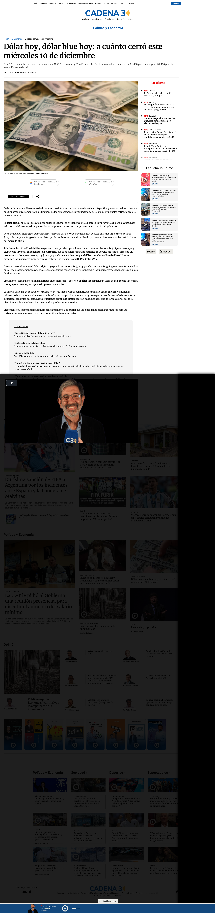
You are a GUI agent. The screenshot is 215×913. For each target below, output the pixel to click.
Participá (176, 3)
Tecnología (153, 144)
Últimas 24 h (100, 3)
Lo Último (85, 19)
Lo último (159, 83)
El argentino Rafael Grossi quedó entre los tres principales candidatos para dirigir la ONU (160, 134)
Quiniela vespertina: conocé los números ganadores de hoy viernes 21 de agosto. (159, 121)
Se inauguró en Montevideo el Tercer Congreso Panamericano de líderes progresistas (159, 107)
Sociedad (152, 116)
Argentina (95, 19)
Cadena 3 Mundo (155, 130)
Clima (121, 3)
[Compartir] (37, 197)
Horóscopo (130, 3)
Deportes (43, 3)
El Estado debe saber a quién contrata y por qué (158, 94)
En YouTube (111, 3)
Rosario (120, 19)
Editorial (152, 91)
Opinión (61, 3)
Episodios (155, 184)
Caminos (52, 3)
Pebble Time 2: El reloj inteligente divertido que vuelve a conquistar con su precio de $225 (160, 148)
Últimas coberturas (85, 3)
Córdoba (108, 19)
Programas (71, 3)
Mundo (130, 19)
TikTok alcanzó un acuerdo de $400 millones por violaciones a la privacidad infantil (161, 162)
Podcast (151, 251)
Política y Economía (14, 39)
